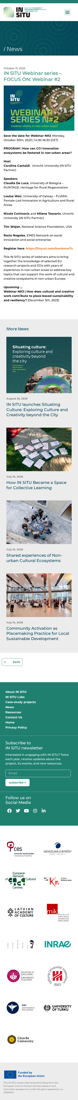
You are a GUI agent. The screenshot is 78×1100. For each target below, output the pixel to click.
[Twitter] (18, 811)
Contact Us (13, 717)
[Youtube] (26, 811)
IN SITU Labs (15, 697)
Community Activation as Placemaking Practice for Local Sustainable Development (37, 633)
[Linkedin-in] (44, 811)
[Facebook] (9, 811)
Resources (13, 712)
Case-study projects (20, 702)
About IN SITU (16, 692)
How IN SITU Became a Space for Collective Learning (36, 485)
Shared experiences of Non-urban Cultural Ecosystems (34, 558)
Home (10, 722)
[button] (67, 12)
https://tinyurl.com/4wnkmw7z (49, 248)
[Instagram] (35, 811)
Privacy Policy (16, 727)
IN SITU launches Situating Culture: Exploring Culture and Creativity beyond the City (37, 409)
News (9, 707)
